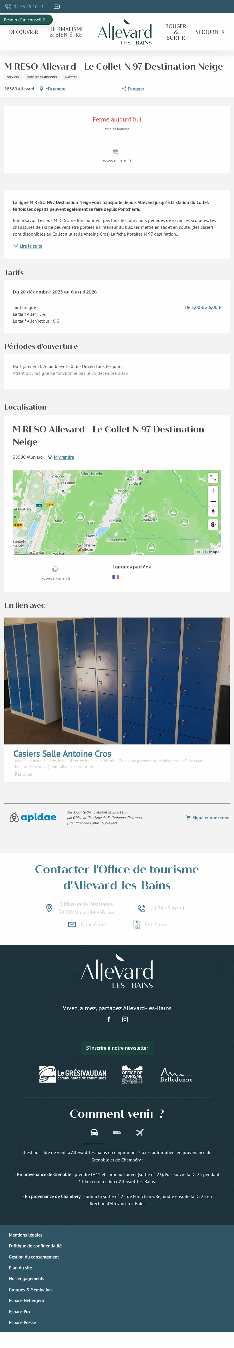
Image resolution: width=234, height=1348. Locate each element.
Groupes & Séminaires (31, 1289)
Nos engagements (26, 1278)
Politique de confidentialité (35, 1245)
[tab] (94, 1133)
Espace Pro (19, 1311)
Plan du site (20, 1267)
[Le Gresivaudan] (73, 1074)
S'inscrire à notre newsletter (117, 1048)
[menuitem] (24, 32)
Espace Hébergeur (26, 1300)
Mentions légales (26, 1235)
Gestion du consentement (34, 1257)
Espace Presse (22, 1322)
